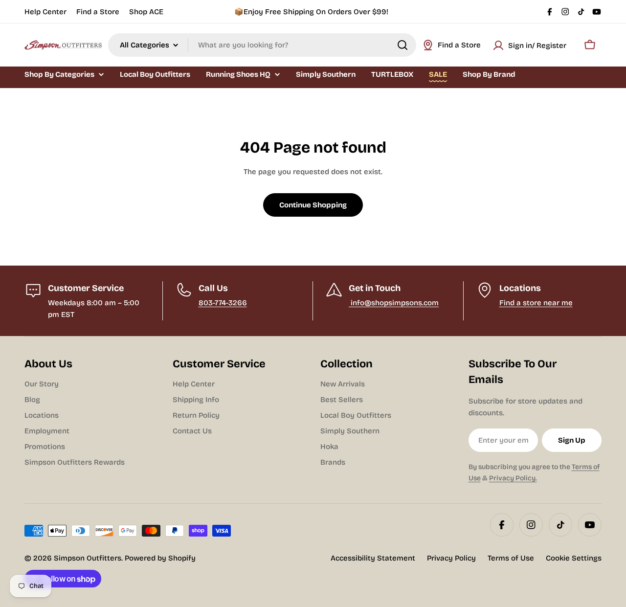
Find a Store (97, 11)
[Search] (402, 45)
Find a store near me (536, 302)
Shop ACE (146, 11)
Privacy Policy (451, 558)
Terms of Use (511, 558)
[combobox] (262, 45)
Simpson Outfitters (87, 558)
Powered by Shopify (160, 558)
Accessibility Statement (373, 558)
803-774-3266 (223, 302)
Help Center (45, 11)
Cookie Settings (574, 558)
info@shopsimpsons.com (394, 302)
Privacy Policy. (513, 478)
